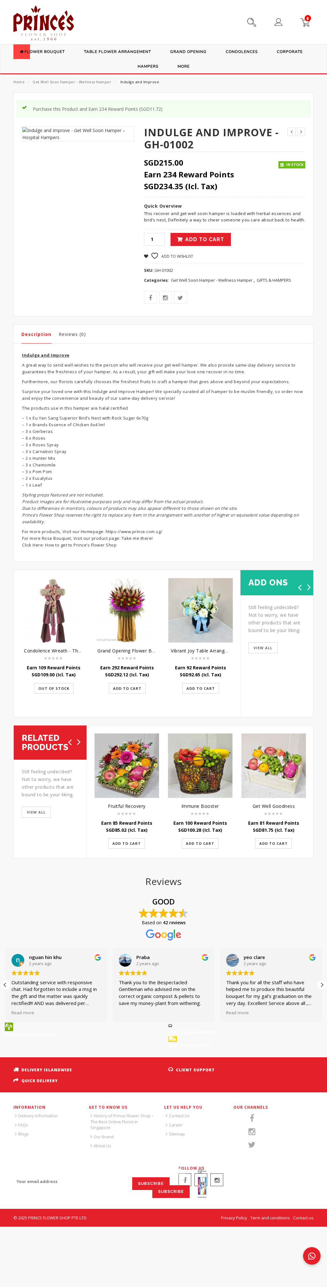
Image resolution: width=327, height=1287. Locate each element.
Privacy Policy (234, 1218)
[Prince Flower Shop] (43, 23)
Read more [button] (22, 1012)
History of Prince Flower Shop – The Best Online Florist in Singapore (122, 1121)
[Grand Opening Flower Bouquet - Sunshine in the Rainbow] (127, 610)
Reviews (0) (72, 334)
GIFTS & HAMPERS (274, 280)
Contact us (303, 1218)
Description (36, 334)
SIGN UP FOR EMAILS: (37, 1169)
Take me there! (137, 538)
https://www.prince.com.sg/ (133, 531)
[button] (322, 985)
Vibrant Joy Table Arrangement (205, 651)
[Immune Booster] (200, 765)
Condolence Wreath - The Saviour (61, 651)
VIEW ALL (263, 647)
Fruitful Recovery (127, 806)
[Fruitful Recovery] (127, 765)
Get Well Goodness (274, 806)
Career (175, 1125)
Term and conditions (270, 1218)
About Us (102, 1146)
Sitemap (177, 1134)
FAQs (23, 1125)
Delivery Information (38, 1116)
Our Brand (104, 1137)
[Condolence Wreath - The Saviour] (54, 610)
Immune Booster (200, 806)
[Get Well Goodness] (274, 765)
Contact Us (179, 1116)
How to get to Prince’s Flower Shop (81, 545)
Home (19, 81)
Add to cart (204, 239)
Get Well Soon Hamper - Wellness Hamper (72, 81)
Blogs (23, 1134)
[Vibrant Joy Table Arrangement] (200, 610)
